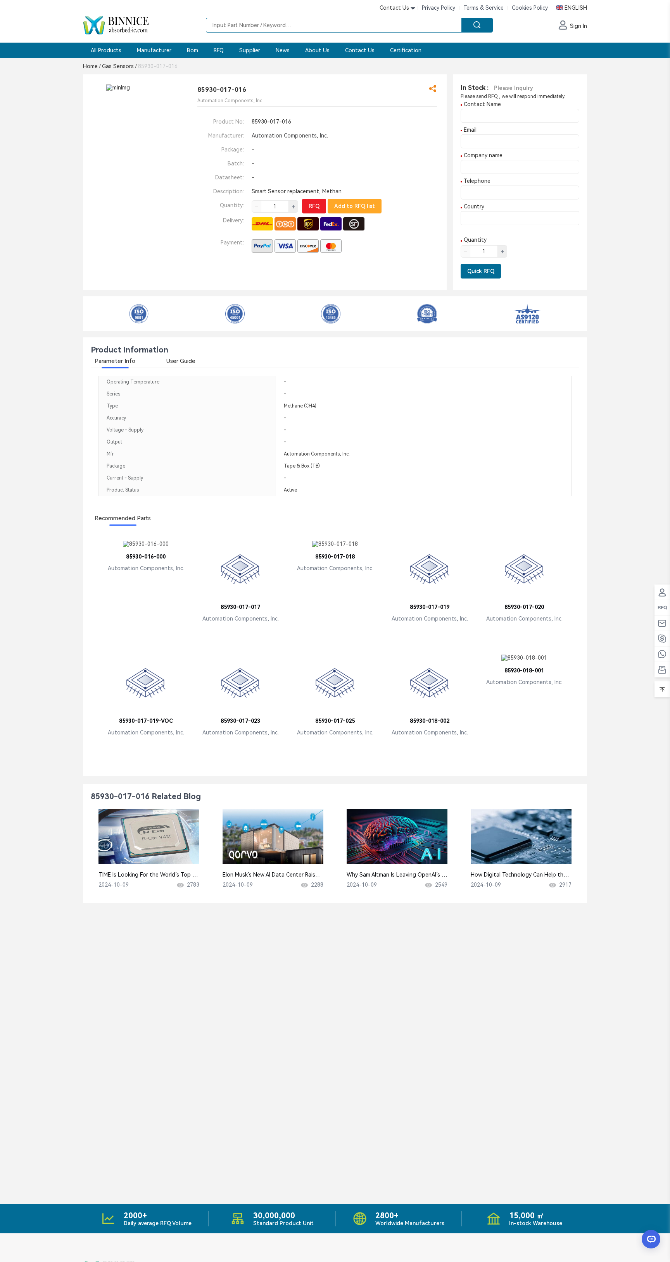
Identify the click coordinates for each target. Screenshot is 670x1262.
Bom (192, 50)
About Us (317, 50)
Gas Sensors (119, 66)
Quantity (474, 240)
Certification (405, 50)
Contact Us (360, 50)
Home (91, 66)
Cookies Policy (530, 8)
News (283, 50)
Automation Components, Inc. (290, 135)
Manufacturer (154, 50)
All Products (106, 50)
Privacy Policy (438, 8)
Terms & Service (483, 8)
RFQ (219, 50)
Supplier (249, 50)
